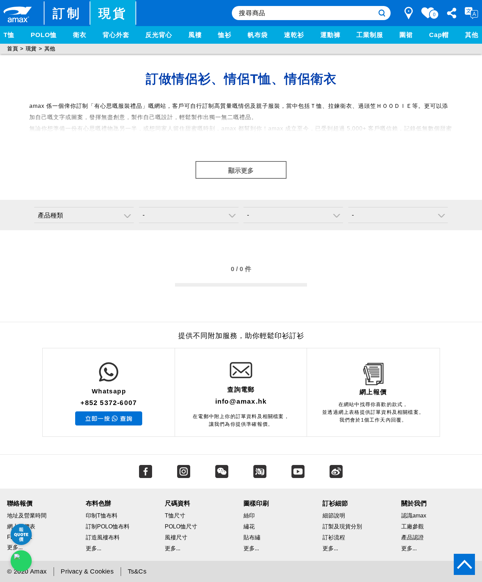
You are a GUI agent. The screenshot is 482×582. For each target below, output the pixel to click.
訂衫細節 (335, 503)
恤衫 (224, 34)
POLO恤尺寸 (181, 526)
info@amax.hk (241, 401)
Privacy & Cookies (87, 571)
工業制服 (369, 34)
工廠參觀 (412, 526)
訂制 (67, 13)
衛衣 (79, 34)
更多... (93, 548)
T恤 (9, 34)
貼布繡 (251, 537)
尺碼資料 (177, 503)
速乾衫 (294, 34)
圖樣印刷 (256, 503)
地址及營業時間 (27, 516)
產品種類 (50, 215)
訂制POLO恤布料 (107, 526)
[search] (382, 13)
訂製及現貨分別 (342, 526)
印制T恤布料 (102, 516)
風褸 (195, 34)
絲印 (249, 516)
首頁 (12, 48)
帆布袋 (258, 34)
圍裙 (406, 34)
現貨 (113, 13)
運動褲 (330, 34)
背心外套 (116, 34)
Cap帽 (439, 34)
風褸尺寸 (176, 537)
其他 (471, 34)
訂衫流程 (334, 537)
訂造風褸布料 (103, 537)
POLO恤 (44, 34)
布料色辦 (98, 503)
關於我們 (414, 503)
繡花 (249, 526)
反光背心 (158, 34)
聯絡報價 (19, 503)
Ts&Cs (137, 571)
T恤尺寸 (175, 516)
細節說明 (334, 516)
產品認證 (412, 537)
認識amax (413, 516)
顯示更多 (241, 170)
